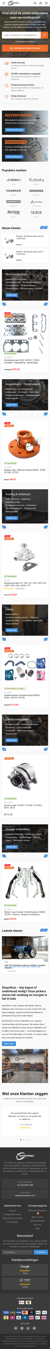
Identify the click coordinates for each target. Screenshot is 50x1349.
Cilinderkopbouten (28, 285)
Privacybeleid (12, 1222)
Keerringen (34, 392)
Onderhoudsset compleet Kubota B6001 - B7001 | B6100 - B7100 (22, 696)
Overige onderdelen (18, 829)
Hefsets (36, 837)
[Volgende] (46, 227)
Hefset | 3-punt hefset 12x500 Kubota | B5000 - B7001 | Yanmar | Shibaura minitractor (24, 913)
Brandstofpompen (13, 282)
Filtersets (34, 617)
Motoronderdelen (16, 274)
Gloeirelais (10, 727)
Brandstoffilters (12, 614)
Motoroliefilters (12, 624)
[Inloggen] (40, 3)
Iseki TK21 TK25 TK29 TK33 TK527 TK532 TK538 (22, 967)
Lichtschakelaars (24, 727)
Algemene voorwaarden (12, 1218)
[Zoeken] (44, 35)
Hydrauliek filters (13, 620)
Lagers (8, 840)
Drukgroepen (11, 392)
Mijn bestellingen (37, 1221)
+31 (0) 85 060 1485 (25, 1185)
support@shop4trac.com (25, 1195)
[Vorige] (42, 227)
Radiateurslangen (13, 502)
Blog (37, 1228)
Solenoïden (10, 730)
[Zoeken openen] (35, 3)
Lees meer (9, 1043)
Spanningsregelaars (25, 730)
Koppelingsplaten (33, 395)
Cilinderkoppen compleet (31, 288)
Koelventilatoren (12, 499)
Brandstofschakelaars (32, 282)
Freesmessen (11, 837)
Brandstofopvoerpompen (16, 279)
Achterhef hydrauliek (14, 834)
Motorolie (38, 620)
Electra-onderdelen (17, 719)
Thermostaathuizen (14, 508)
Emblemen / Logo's (33, 834)
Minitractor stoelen (21, 840)
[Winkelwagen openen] (46, 3)
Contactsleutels (12, 724)
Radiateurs (26, 499)
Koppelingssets (12, 398)
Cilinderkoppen (12, 288)
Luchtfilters (27, 620)
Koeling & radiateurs (18, 494)
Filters (9, 609)
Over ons (37, 1225)
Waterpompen (11, 511)
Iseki (6, 962)
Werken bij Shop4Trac (37, 1211)
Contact (12, 1210)
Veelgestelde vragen (12, 1214)
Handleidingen (25, 837)
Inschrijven (41, 1252)
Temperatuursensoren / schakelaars (21, 505)
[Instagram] (22, 1328)
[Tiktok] (28, 1328)
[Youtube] (34, 1328)
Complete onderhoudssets (17, 617)
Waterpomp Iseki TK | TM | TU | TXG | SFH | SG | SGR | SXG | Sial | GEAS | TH (25, 584)
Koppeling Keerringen (15, 395)
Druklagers (23, 392)
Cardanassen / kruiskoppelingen (19, 389)
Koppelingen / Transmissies (23, 384)
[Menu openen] (4, 3)
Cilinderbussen (12, 285)
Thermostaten (30, 508)
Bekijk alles (11, 295)
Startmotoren (11, 734)
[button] (20, 1139)
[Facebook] (15, 1328)
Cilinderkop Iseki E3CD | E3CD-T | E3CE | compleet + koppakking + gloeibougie (22, 361)
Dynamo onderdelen (29, 724)
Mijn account (37, 1217)
